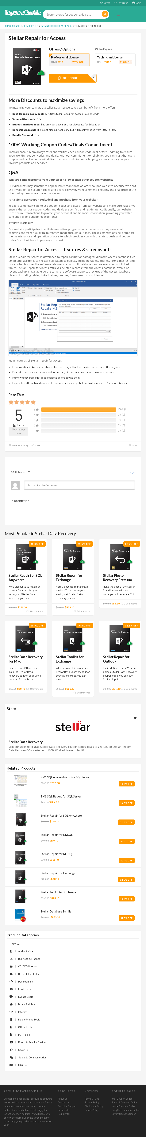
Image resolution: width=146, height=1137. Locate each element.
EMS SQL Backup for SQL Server (61, 796)
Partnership (64, 1110)
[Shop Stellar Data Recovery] (73, 726)
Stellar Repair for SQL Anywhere (61, 815)
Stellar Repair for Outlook (116, 659)
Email (134, 445)
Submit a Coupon (67, 1106)
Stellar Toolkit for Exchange (70, 659)
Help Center (64, 1113)
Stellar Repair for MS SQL (57, 854)
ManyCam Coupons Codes (126, 1110)
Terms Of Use (92, 1098)
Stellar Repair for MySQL (57, 834)
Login (138, 2)
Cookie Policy (92, 1110)
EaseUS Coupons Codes (124, 1102)
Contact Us (64, 1102)
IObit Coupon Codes (122, 1098)
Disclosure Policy (94, 1106)
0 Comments (36, 611)
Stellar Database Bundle (56, 911)
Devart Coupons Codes (124, 1113)
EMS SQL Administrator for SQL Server (65, 777)
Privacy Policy (92, 1102)
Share (37, 445)
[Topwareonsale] (23, 12)
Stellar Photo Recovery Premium (117, 577)
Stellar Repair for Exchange (69, 577)
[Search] (105, 14)
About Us (62, 1098)
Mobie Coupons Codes (123, 1106)
